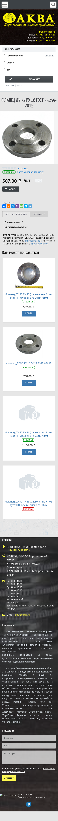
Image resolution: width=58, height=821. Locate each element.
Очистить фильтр (13, 85)
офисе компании (39, 243)
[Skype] (26, 206)
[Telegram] (30, 206)
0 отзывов (22, 168)
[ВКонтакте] (4, 206)
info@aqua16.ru (22, 614)
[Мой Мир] (13, 206)
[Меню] (5, 5)
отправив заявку (33, 240)
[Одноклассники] (8, 206)
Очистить (49, 55)
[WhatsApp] (21, 206)
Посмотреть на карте (18, 549)
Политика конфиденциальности (31, 797)
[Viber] (17, 206)
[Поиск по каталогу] (53, 5)
